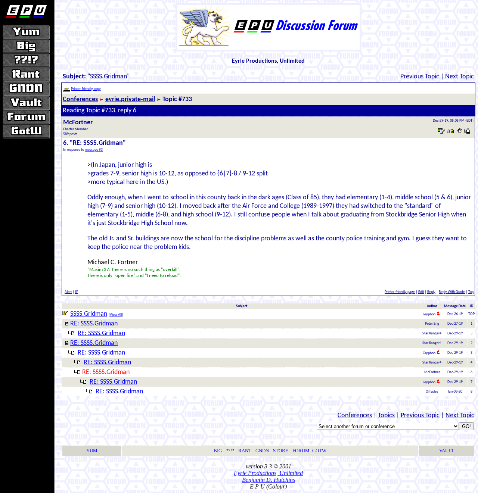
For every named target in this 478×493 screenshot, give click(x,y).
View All (116, 315)
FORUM (301, 450)
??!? (230, 450)
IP (76, 292)
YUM (91, 450)
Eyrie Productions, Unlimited (268, 473)
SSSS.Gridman (88, 314)
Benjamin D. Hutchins (268, 480)
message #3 (94, 150)
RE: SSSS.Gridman (94, 323)
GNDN (262, 450)
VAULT (446, 450)
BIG (218, 450)
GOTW (319, 450)
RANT (244, 450)
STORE (280, 450)
